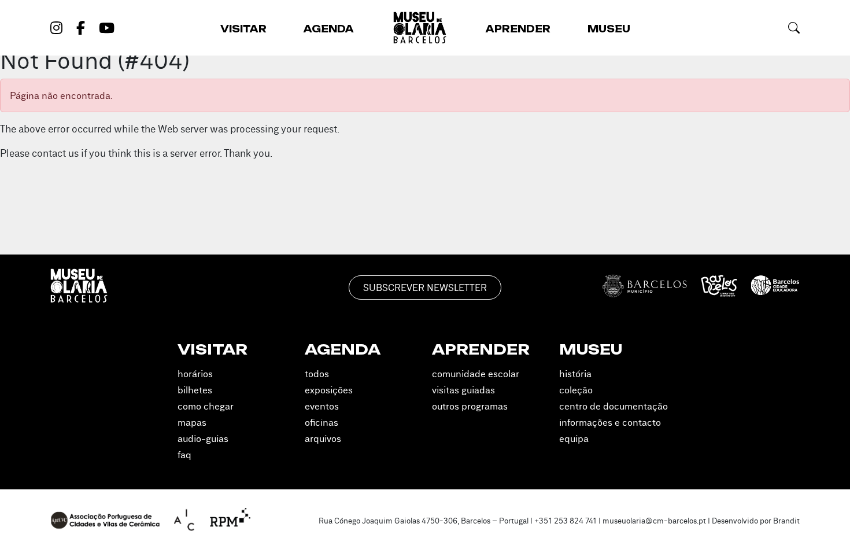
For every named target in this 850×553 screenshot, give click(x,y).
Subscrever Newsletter (425, 287)
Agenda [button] (329, 29)
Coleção (576, 390)
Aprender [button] (518, 29)
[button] (794, 27)
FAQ (184, 454)
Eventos (322, 406)
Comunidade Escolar (475, 373)
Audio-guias (203, 438)
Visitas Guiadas (463, 390)
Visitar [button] (243, 29)
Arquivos (323, 438)
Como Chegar (206, 406)
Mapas (192, 422)
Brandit (786, 520)
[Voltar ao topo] (826, 527)
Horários (195, 373)
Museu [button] (608, 29)
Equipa (574, 438)
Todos (317, 373)
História (575, 373)
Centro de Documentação (613, 406)
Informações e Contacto (610, 422)
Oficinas (321, 422)
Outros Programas (470, 406)
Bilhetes (195, 390)
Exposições (329, 390)
